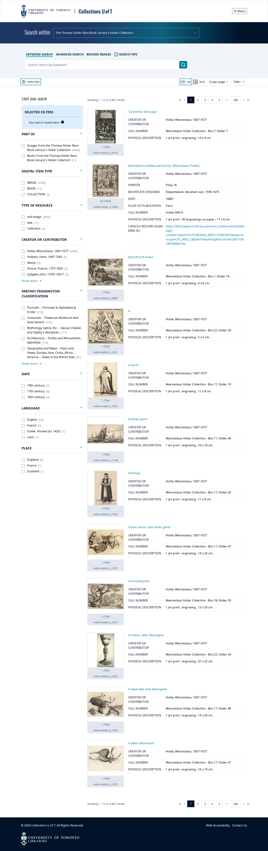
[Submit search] (183, 65)
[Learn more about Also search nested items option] (62, 122)
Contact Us (239, 825)
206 (236, 100)
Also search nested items (44, 122)
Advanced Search (70, 54)
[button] (52, 134)
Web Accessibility (218, 825)
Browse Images (99, 54)
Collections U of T (43, 825)
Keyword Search (39, 54)
